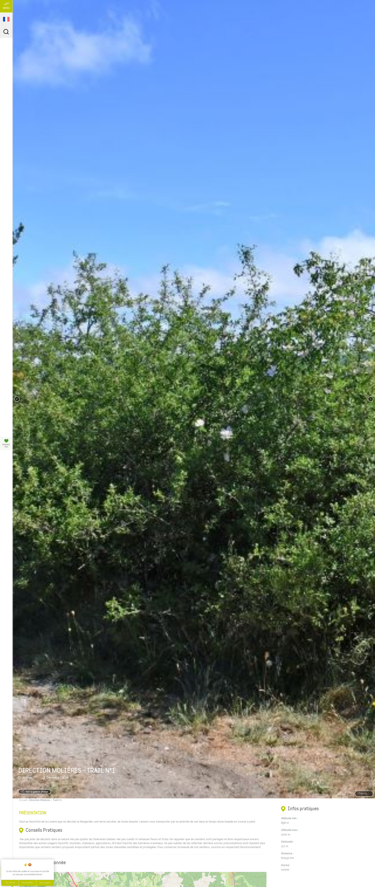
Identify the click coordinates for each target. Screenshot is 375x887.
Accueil (23, 800)
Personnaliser (27, 883)
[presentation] (16, 399)
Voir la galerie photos (36, 792)
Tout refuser (10, 883)
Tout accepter (45, 883)
